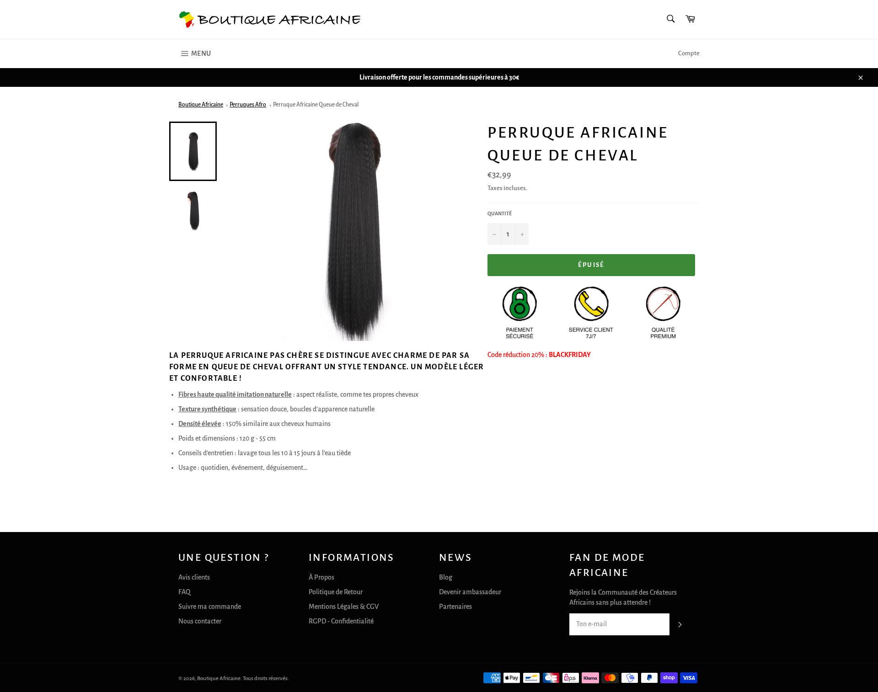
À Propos (321, 577)
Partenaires (455, 606)
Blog (445, 577)
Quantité (499, 213)
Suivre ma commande (209, 606)
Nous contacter (199, 621)
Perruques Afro (248, 104)
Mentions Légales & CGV (344, 606)
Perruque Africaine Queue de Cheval (316, 104)
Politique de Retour (336, 592)
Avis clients (194, 577)
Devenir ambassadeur (470, 592)
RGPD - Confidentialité (341, 621)
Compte (689, 53)
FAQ (184, 592)
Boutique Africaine (200, 104)
